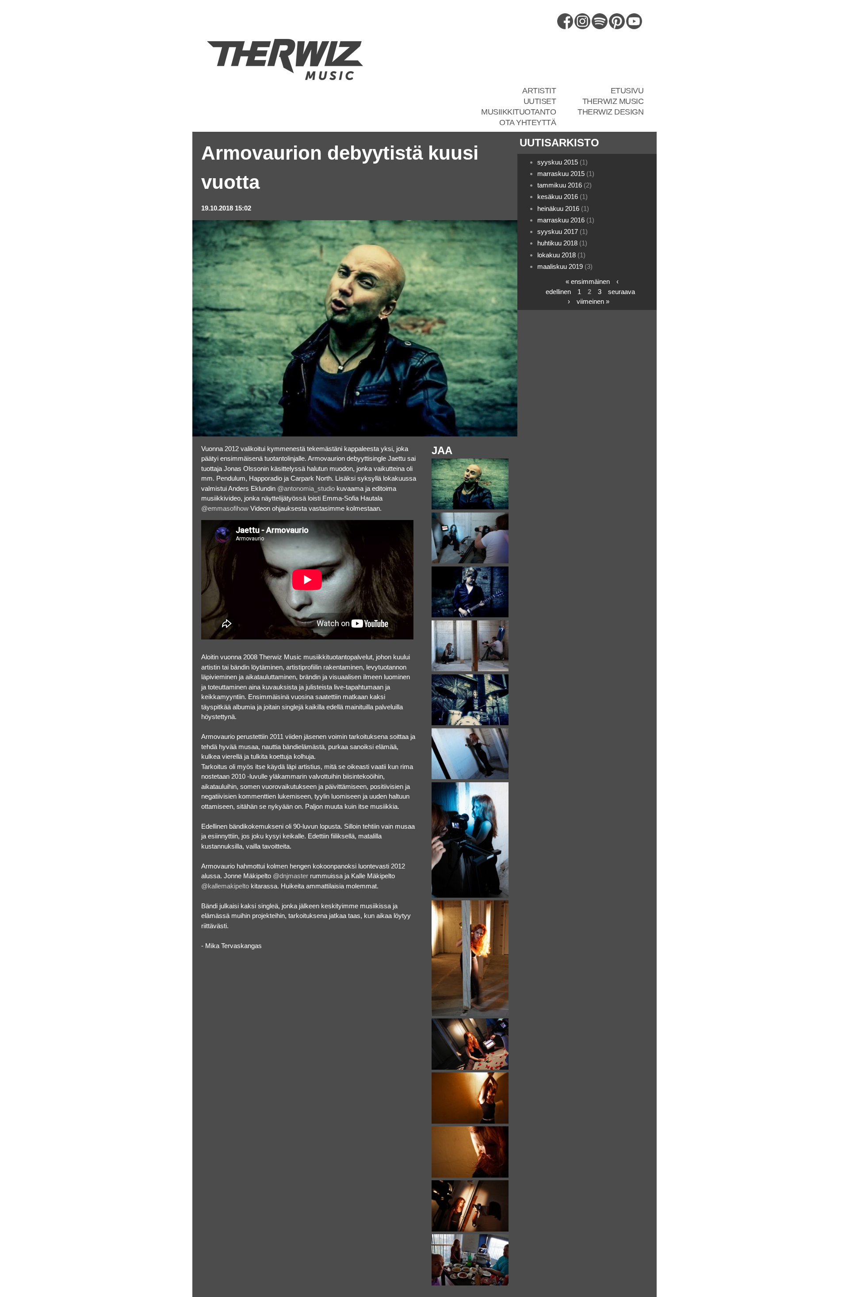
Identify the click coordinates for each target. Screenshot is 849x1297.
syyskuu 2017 (557, 231)
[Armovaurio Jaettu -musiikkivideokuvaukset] (470, 561)
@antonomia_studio (306, 488)
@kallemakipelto (225, 886)
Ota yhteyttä (527, 122)
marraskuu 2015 (561, 173)
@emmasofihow (225, 508)
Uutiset (540, 101)
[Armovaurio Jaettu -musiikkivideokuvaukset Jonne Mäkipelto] (470, 723)
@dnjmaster (290, 876)
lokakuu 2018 (556, 255)
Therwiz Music (613, 101)
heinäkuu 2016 (558, 208)
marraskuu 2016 (561, 220)
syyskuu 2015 (557, 162)
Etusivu (627, 90)
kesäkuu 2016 (557, 196)
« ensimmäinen (588, 281)
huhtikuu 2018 (557, 243)
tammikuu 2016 (559, 185)
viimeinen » (593, 301)
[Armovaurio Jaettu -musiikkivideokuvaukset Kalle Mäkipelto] (470, 615)
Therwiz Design (610, 111)
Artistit (539, 90)
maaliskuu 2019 (560, 266)
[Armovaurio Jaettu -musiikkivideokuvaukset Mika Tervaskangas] (470, 507)
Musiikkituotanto (518, 111)
